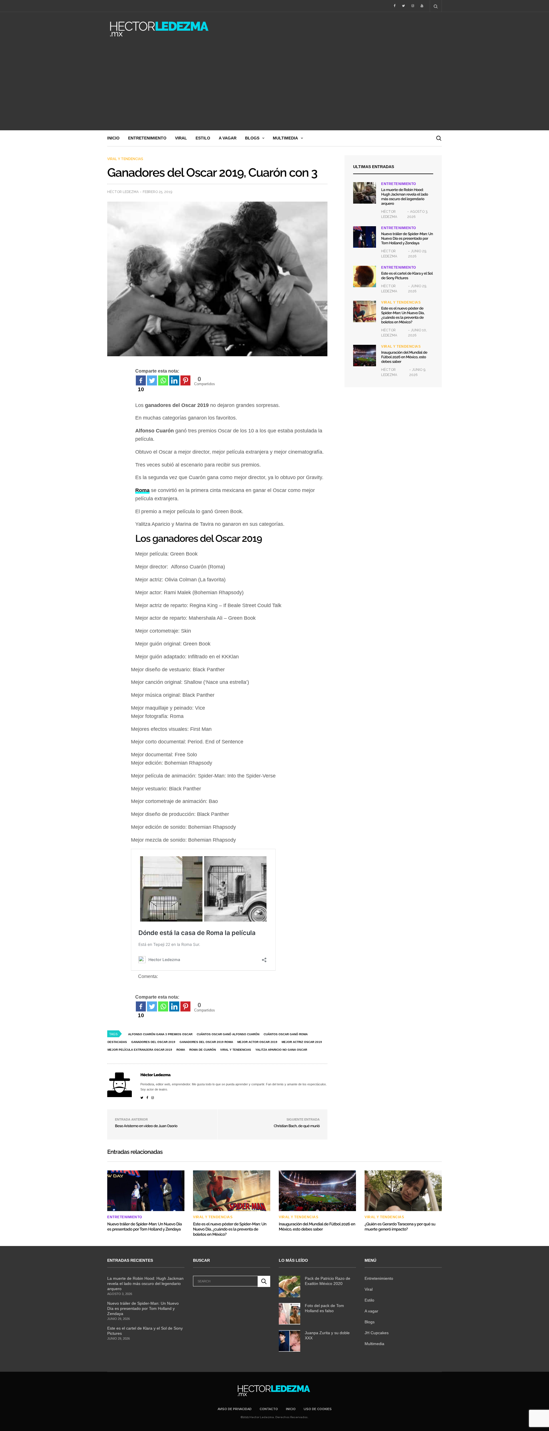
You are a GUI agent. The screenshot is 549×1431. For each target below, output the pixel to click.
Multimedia (285, 138)
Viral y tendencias (125, 159)
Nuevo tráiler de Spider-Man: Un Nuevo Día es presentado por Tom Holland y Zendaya (407, 238)
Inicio (113, 138)
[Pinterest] (185, 380)
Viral (181, 138)
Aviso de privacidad (235, 1409)
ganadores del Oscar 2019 (153, 1042)
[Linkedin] (174, 380)
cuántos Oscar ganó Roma (286, 1034)
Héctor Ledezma (123, 192)
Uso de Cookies (318, 1409)
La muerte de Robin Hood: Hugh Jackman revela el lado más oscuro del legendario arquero (404, 197)
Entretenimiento (147, 138)
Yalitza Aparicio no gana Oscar (281, 1049)
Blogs (252, 138)
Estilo (203, 138)
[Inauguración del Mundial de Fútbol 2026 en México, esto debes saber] (364, 355)
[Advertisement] (274, 87)
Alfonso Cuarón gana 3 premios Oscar (160, 1034)
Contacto (269, 1409)
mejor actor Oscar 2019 (257, 1042)
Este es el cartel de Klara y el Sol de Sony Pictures (407, 275)
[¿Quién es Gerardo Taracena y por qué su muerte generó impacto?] (403, 1190)
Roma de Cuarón (202, 1049)
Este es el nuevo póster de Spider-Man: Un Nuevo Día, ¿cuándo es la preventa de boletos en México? (402, 315)
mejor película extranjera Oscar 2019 (140, 1049)
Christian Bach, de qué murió (297, 1126)
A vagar (227, 138)
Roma (180, 1049)
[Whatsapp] (163, 380)
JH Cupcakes (377, 1332)
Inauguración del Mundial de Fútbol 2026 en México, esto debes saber (404, 357)
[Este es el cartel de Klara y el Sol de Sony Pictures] (364, 276)
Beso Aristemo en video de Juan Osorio (146, 1126)
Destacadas (117, 1042)
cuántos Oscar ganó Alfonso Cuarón (228, 1034)
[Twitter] (152, 380)
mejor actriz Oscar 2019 (302, 1042)
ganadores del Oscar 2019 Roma (206, 1042)
